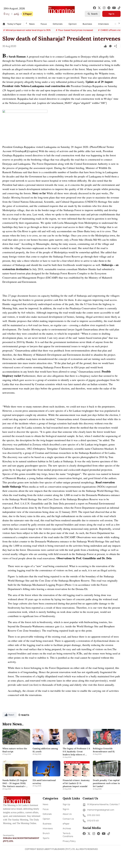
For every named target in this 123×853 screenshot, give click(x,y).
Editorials (58, 23)
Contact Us (68, 818)
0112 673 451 (93, 820)
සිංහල (7, 14)
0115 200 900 (93, 815)
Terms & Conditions (68, 835)
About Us (67, 813)
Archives (67, 828)
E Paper (27, 14)
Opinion (73, 23)
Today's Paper (14, 23)
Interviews (103, 23)
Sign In (111, 14)
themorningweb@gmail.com (100, 809)
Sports (46, 838)
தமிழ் (16, 14)
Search (94, 13)
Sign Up (66, 804)
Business (87, 23)
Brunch (46, 833)
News (32, 23)
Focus (44, 23)
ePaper (66, 823)
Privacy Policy (69, 841)
